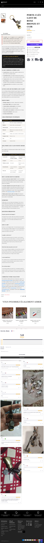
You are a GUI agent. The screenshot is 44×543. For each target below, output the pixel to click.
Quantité (28, 35)
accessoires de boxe (6, 289)
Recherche (3, 541)
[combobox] (42, 351)
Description (5, 33)
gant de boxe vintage (10, 191)
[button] (31, 30)
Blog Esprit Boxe (12, 541)
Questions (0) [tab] (8, 347)
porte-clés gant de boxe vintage (7, 280)
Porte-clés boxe (7, 294)
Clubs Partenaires (4, 540)
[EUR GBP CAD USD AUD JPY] (35, 2)
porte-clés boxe (13, 287)
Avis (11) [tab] (2, 347)
